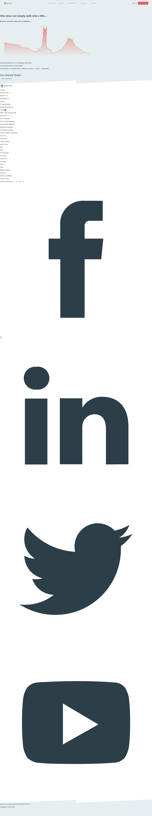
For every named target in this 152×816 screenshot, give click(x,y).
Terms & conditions (6, 176)
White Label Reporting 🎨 (8, 113)
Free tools (3, 156)
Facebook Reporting (6, 130)
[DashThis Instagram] (1, 338)
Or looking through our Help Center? (11, 66)
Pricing (93, 3)
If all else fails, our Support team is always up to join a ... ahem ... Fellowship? (24, 68)
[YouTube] (76, 798)
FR (14, 181)
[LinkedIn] (76, 491)
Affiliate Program (5, 170)
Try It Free (143, 3)
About (2, 164)
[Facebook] (76, 335)
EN (11, 181)
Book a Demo (52, 3)
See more (3, 136)
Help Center (4, 144)
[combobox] (11, 182)
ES (17, 181)
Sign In (134, 3)
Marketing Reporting (6, 127)
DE (20, 181)
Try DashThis (7, 78)
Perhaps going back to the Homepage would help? (16, 63)
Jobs (1, 167)
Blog (1, 150)
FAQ (1, 147)
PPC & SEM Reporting (7, 121)
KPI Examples (4, 153)
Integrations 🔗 (5, 98)
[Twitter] (76, 645)
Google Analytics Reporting (8, 133)
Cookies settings (5, 181)
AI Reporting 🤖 (5, 104)
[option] (14, 182)
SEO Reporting (5, 118)
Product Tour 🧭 (5, 93)
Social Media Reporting (7, 124)
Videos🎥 (3, 110)
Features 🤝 (4, 95)
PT (23, 181)
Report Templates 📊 (6, 107)
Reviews (2, 173)
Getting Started (5, 141)
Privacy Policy (4, 178)
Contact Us (3, 158)
